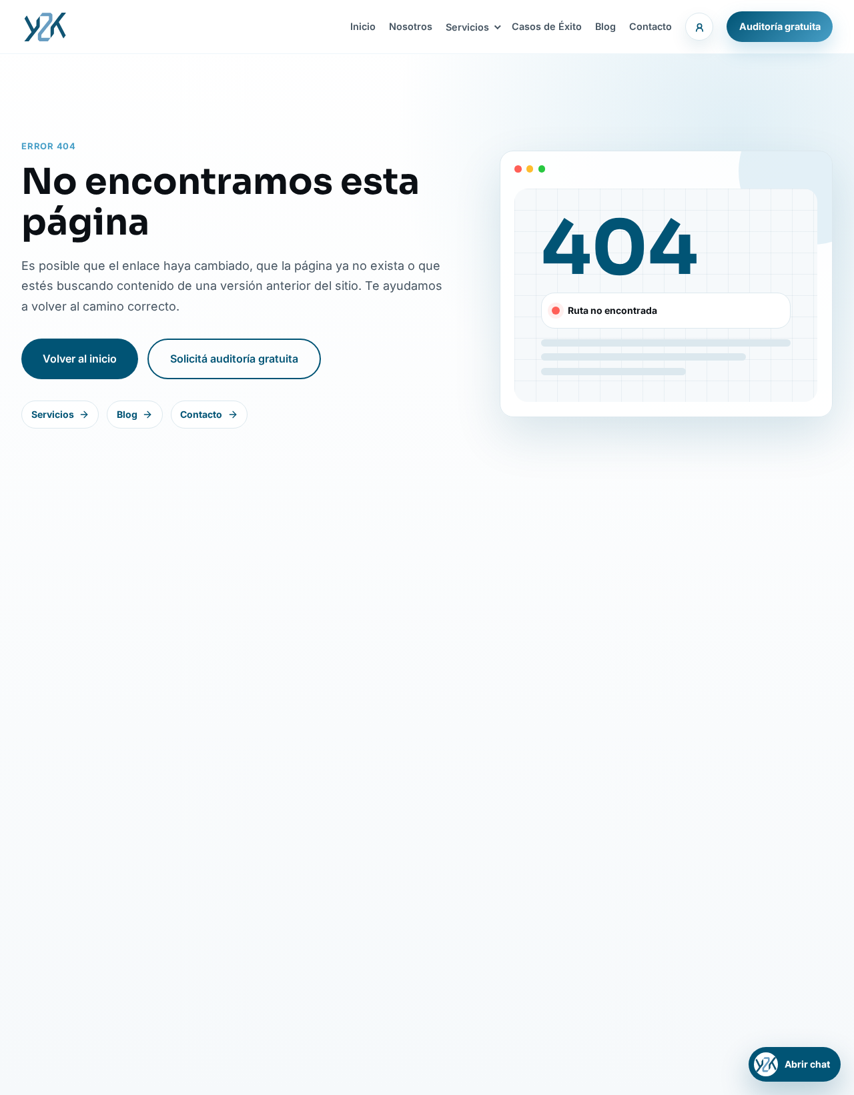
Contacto (650, 26)
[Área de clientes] (699, 27)
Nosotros (410, 26)
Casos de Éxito (547, 26)
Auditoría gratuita (780, 26)
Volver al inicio (80, 358)
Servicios (467, 27)
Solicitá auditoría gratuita (234, 358)
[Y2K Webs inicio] (45, 26)
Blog (605, 26)
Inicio (363, 26)
